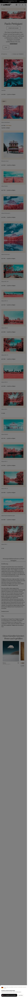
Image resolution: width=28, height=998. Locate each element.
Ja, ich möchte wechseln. (10, 995)
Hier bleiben (21, 995)
